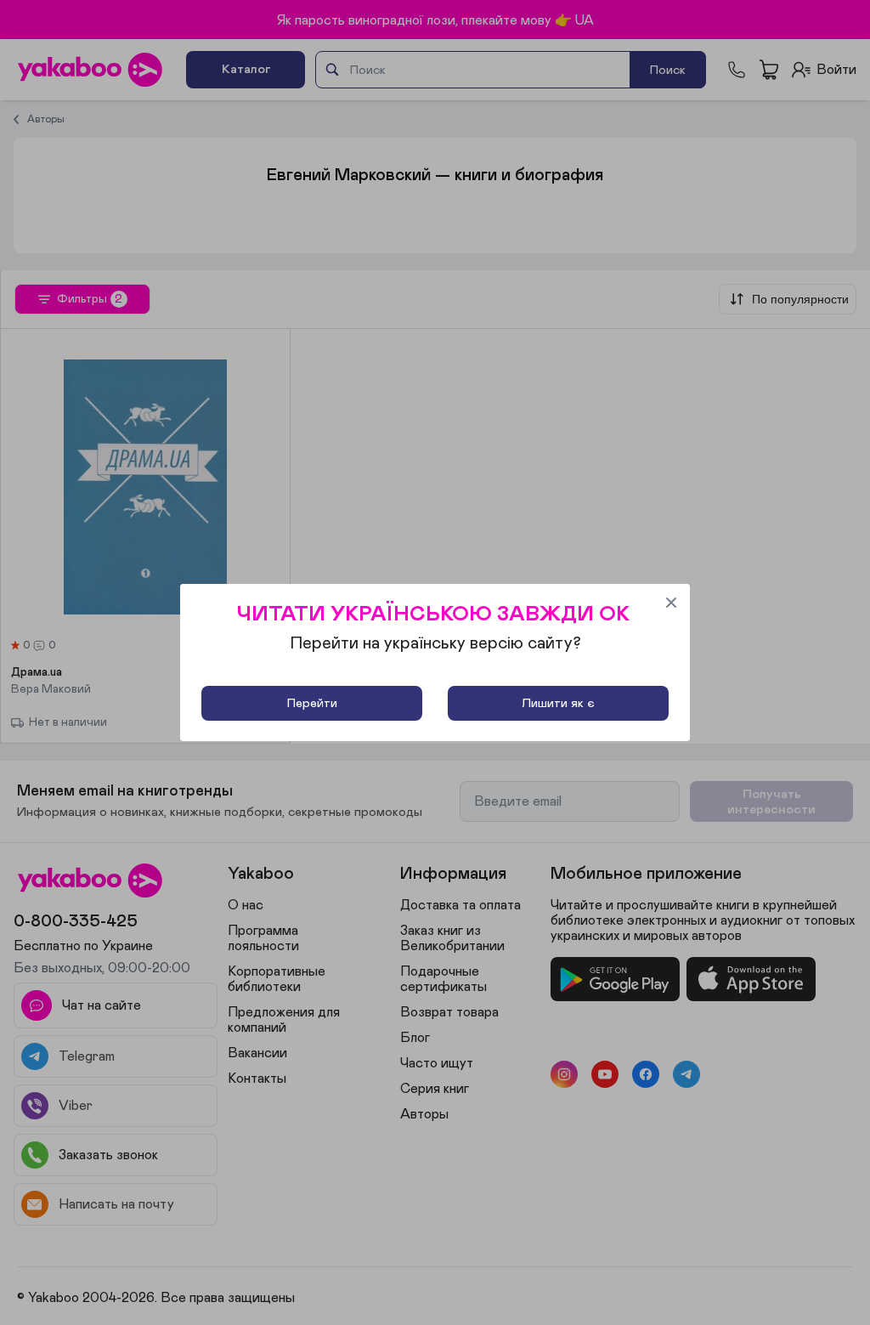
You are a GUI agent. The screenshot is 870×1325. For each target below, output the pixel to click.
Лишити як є (558, 703)
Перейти (312, 703)
